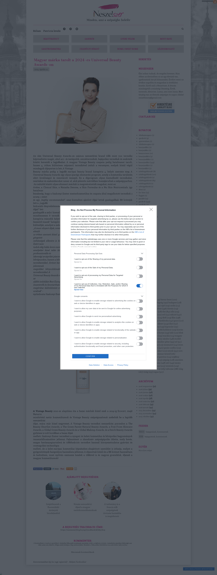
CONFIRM (90, 356)
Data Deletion (94, 365)
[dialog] (108, 287)
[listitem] (108, 253)
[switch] (139, 259)
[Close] (152, 210)
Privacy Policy (122, 365)
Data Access (108, 365)
